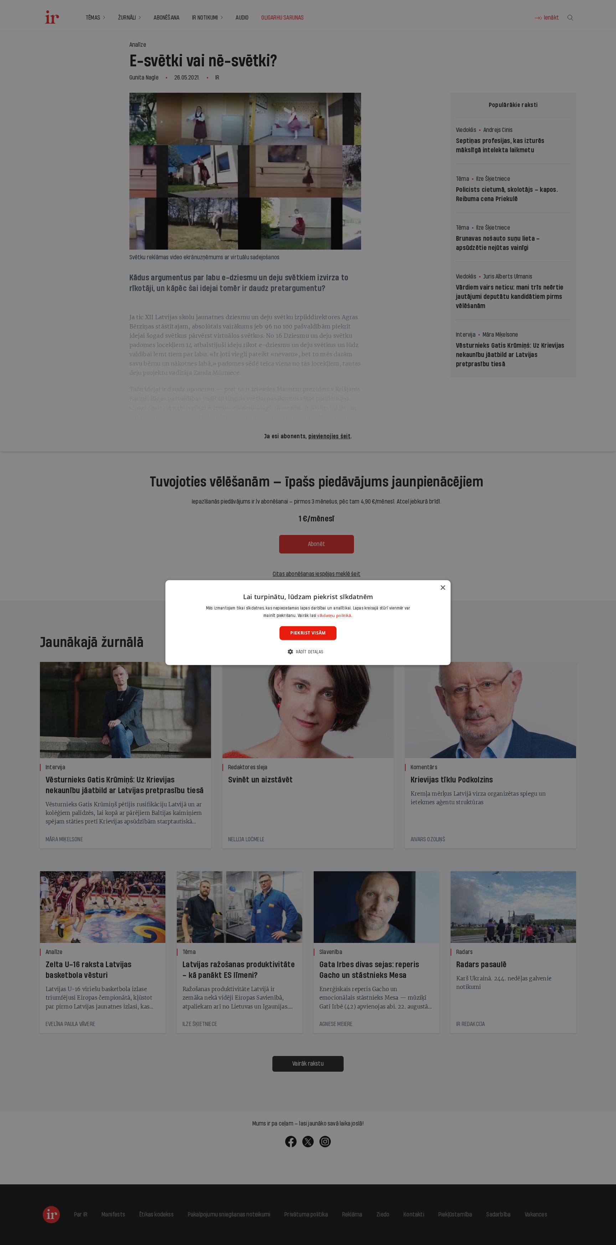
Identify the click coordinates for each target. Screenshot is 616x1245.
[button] (308, 651)
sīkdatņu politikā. (334, 615)
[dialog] (308, 622)
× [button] (442, 587)
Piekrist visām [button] (308, 633)
